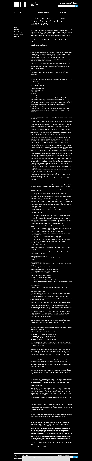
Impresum (16, 458)
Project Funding (18, 32)
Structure (16, 29)
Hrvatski (62, 3)
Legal (15, 457)
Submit (75, 457)
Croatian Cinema (42, 12)
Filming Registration (19, 34)
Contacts (16, 36)
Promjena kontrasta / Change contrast (74, 3)
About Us (18, 12)
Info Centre (61, 12)
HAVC (15, 27)
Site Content (20, 457)
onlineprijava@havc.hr (57, 433)
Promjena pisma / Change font (76, 3)
